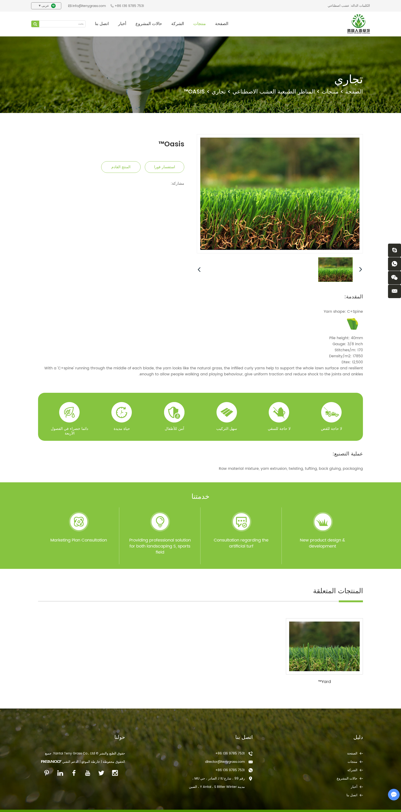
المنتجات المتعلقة (338, 591)
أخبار (122, 23)
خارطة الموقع (90, 761)
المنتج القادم (120, 167)
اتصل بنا (102, 23)
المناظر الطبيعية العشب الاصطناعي (274, 92)
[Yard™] (324, 646)
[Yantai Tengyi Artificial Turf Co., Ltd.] (358, 24)
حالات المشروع (149, 23)
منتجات (199, 23)
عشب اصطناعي (338, 5)
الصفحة (221, 23)
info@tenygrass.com (89, 6)
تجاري (219, 92)
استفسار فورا (164, 167)
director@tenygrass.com (225, 761)
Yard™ (324, 681)
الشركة (177, 23)
